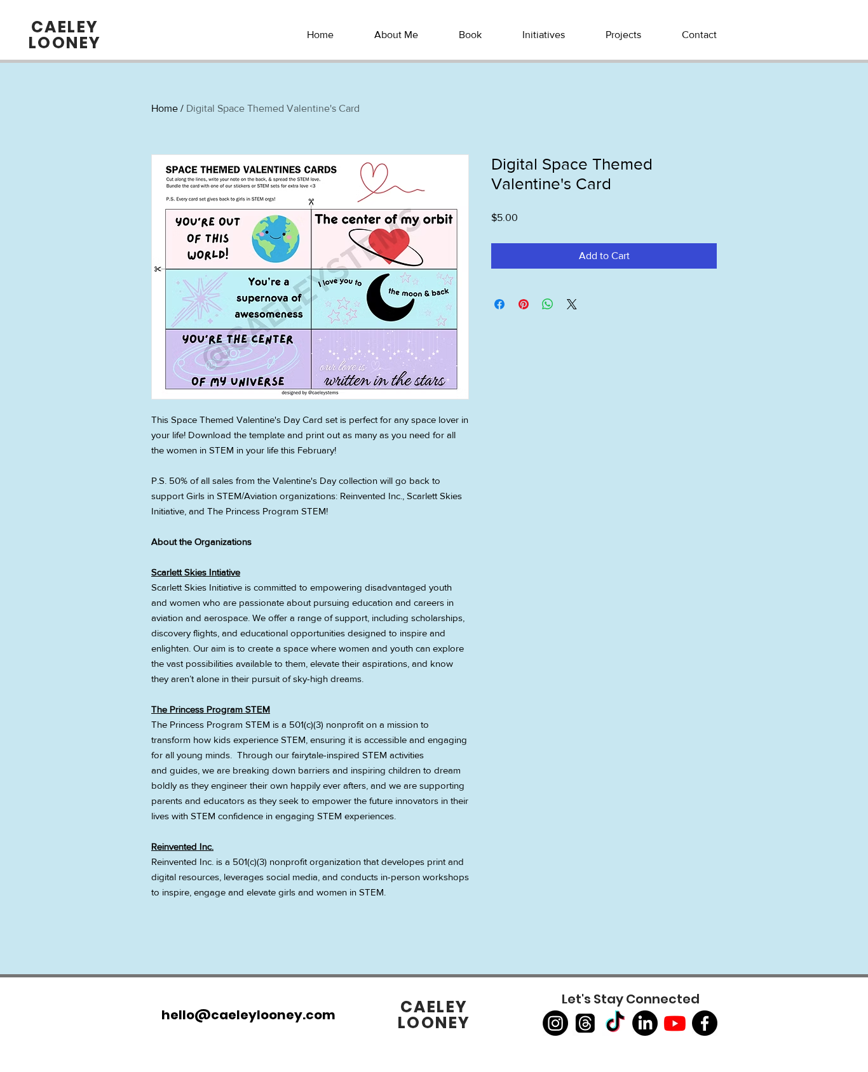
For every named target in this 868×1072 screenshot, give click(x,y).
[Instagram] (555, 1023)
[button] (543, 35)
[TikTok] (615, 1023)
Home (164, 108)
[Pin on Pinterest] (523, 304)
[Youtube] (675, 1023)
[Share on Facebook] (499, 304)
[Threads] (585, 1023)
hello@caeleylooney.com (248, 1015)
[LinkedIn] (645, 1023)
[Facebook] (704, 1023)
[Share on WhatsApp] (547, 304)
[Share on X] (572, 304)
